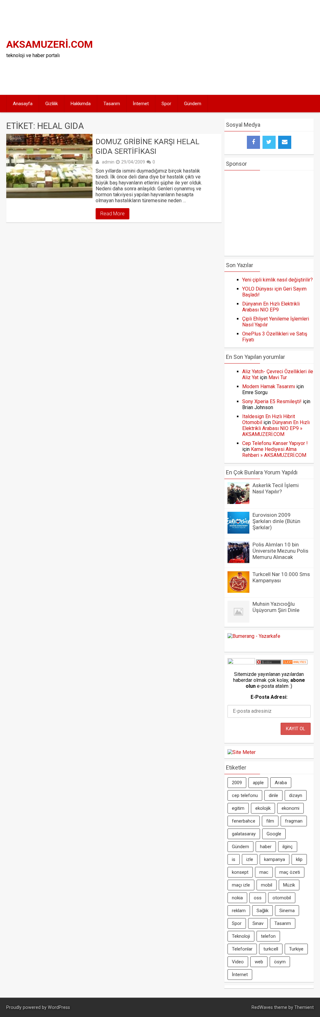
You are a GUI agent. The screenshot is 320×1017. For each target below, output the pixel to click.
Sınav (257, 923)
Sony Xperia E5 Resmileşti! (272, 401)
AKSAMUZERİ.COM (49, 44)
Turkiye (296, 949)
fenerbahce (243, 821)
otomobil (281, 898)
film (270, 821)
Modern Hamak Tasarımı (268, 386)
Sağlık (15, 137)
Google (274, 834)
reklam (239, 910)
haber (266, 846)
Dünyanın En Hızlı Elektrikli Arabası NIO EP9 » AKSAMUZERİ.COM (276, 428)
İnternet (141, 103)
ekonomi (290, 808)
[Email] (284, 142)
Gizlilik (51, 103)
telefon (268, 936)
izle (249, 859)
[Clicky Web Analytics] (295, 663)
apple (258, 782)
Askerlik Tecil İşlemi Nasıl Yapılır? (275, 488)
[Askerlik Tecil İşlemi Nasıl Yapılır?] (238, 502)
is (233, 859)
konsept (240, 872)
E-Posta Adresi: (269, 697)
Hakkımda (81, 103)
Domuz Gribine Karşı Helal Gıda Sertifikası (147, 146)
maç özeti (289, 872)
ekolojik (263, 808)
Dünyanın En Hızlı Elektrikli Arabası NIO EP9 (271, 307)
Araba (281, 782)
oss (258, 898)
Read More (112, 214)
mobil (266, 885)
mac (263, 872)
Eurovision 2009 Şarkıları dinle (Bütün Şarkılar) (276, 521)
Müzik (289, 885)
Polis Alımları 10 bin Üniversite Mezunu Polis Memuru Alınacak (280, 550)
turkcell (270, 949)
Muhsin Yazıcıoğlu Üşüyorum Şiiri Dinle (275, 607)
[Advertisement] (243, 46)
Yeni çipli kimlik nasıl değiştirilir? (277, 280)
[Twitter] (269, 142)
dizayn (295, 795)
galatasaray (244, 834)
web (259, 962)
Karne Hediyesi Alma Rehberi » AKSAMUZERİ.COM (274, 452)
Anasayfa (22, 103)
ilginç (287, 846)
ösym (280, 962)
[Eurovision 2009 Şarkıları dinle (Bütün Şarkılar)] (238, 532)
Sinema (287, 910)
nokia (237, 898)
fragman (293, 821)
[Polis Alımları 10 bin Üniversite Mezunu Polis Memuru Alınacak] (238, 562)
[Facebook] (253, 142)
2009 (237, 782)
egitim (238, 808)
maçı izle (241, 885)
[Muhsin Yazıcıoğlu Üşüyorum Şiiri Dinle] (238, 621)
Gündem (192, 103)
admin (108, 162)
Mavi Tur (277, 377)
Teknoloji (241, 936)
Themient (304, 1007)
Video (238, 962)
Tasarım (111, 103)
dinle (273, 795)
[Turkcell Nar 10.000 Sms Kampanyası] (238, 591)
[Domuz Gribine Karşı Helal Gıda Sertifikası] (49, 166)
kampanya (274, 859)
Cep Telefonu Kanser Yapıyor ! (275, 443)
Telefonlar (242, 949)
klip (299, 859)
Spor (166, 103)
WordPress (59, 1007)
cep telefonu (245, 795)
